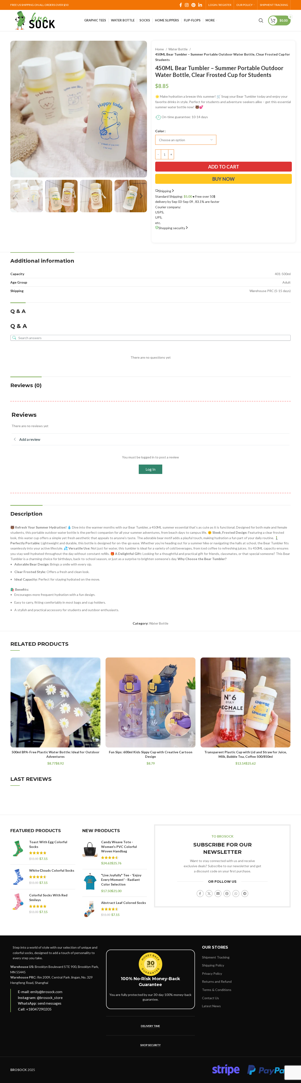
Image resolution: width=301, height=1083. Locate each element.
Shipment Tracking (216, 957)
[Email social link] (218, 893)
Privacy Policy (212, 973)
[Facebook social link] (180, 4)
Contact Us (210, 998)
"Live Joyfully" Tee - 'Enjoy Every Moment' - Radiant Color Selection (121, 879)
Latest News (211, 1006)
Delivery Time (150, 1025)
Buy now (223, 179)
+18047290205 (38, 1009)
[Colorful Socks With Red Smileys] (18, 903)
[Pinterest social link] (193, 4)
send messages (49, 1003)
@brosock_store (50, 997)
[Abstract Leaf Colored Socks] (90, 909)
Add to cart (223, 166)
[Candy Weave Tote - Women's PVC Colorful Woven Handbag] (90, 853)
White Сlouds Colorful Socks (51, 870)
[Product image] (55, 702)
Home (160, 49)
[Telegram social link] (244, 893)
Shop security (150, 1045)
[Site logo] (35, 20)
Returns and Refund (217, 981)
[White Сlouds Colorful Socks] (18, 877)
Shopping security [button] (171, 228)
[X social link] (209, 893)
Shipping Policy (213, 965)
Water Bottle (178, 49)
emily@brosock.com (46, 992)
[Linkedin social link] (200, 4)
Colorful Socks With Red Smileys (48, 897)
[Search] (261, 20)
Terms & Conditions (216, 990)
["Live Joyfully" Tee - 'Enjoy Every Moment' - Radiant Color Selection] (90, 883)
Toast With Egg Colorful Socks (48, 844)
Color (159, 131)
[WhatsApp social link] (235, 893)
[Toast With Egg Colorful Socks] (18, 850)
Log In (150, 469)
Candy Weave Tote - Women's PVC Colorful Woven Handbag (119, 846)
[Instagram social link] (186, 4)
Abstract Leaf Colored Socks (123, 903)
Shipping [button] (164, 191)
